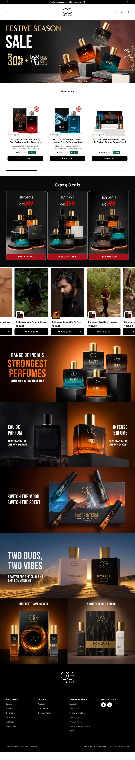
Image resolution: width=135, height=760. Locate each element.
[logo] (67, 12)
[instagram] (110, 705)
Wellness (10, 722)
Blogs (71, 731)
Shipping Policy (44, 713)
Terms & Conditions (77, 713)
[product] (25, 120)
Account (41, 704)
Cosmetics (10, 717)
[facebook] (103, 705)
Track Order (43, 708)
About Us (73, 704)
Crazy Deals (11, 726)
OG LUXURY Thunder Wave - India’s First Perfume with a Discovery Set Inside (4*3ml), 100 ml (67, 141)
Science (9, 713)
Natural (9, 708)
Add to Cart (31, 332)
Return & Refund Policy (79, 726)
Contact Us (74, 708)
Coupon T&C (74, 717)
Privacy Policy (75, 722)
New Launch (67, 91)
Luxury (9, 704)
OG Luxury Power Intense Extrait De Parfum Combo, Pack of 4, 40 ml (109, 141)
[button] (7, 12)
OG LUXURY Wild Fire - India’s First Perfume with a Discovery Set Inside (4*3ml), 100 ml (25, 141)
